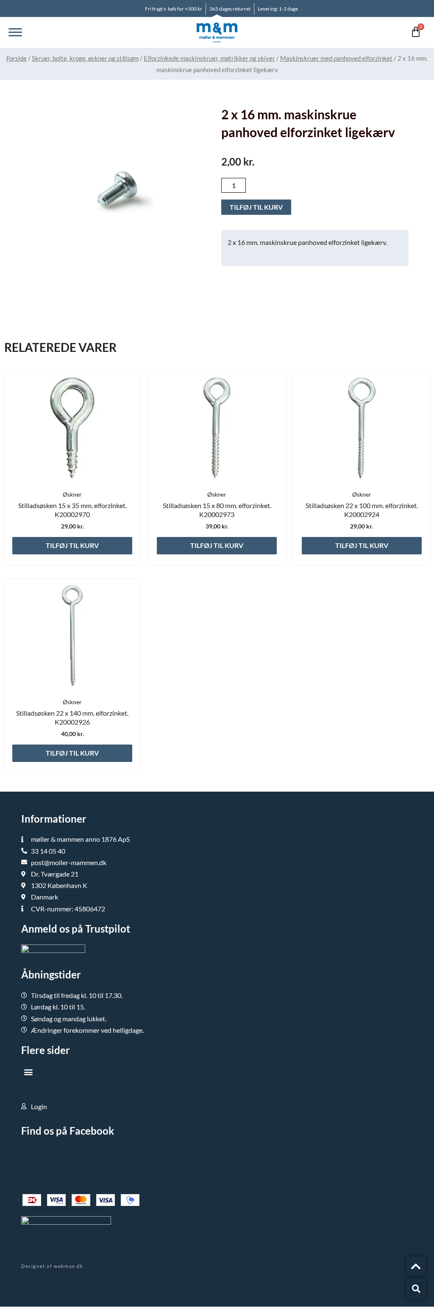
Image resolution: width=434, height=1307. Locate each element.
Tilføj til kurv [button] (72, 545)
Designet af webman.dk (52, 1266)
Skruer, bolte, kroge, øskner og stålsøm (85, 58)
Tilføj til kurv (256, 207)
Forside (16, 58)
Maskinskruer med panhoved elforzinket (336, 58)
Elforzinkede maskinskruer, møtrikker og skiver (209, 58)
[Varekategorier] (15, 32)
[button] (28, 1072)
